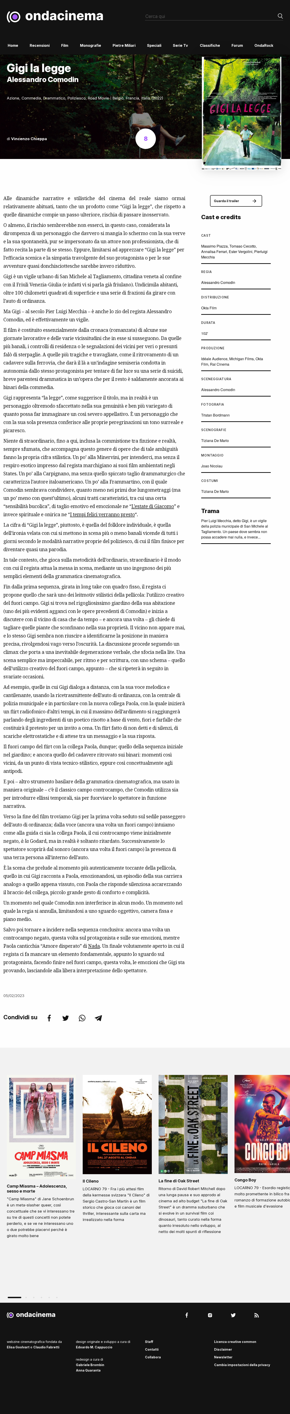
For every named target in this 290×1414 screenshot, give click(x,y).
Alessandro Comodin (218, 282)
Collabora (153, 1357)
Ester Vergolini (240, 251)
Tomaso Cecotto (243, 246)
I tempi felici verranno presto (102, 514)
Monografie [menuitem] (90, 45)
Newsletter (223, 1357)
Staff (149, 1342)
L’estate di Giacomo (152, 506)
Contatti (152, 1349)
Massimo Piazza (214, 246)
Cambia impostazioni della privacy (242, 1365)
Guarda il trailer (226, 201)
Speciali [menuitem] (154, 45)
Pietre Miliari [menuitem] (124, 45)
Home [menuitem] (13, 45)
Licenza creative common (235, 1342)
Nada (94, 946)
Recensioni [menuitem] (40, 45)
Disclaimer (223, 1349)
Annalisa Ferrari (214, 251)
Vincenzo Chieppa (29, 138)
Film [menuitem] (64, 45)
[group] (41, 1158)
